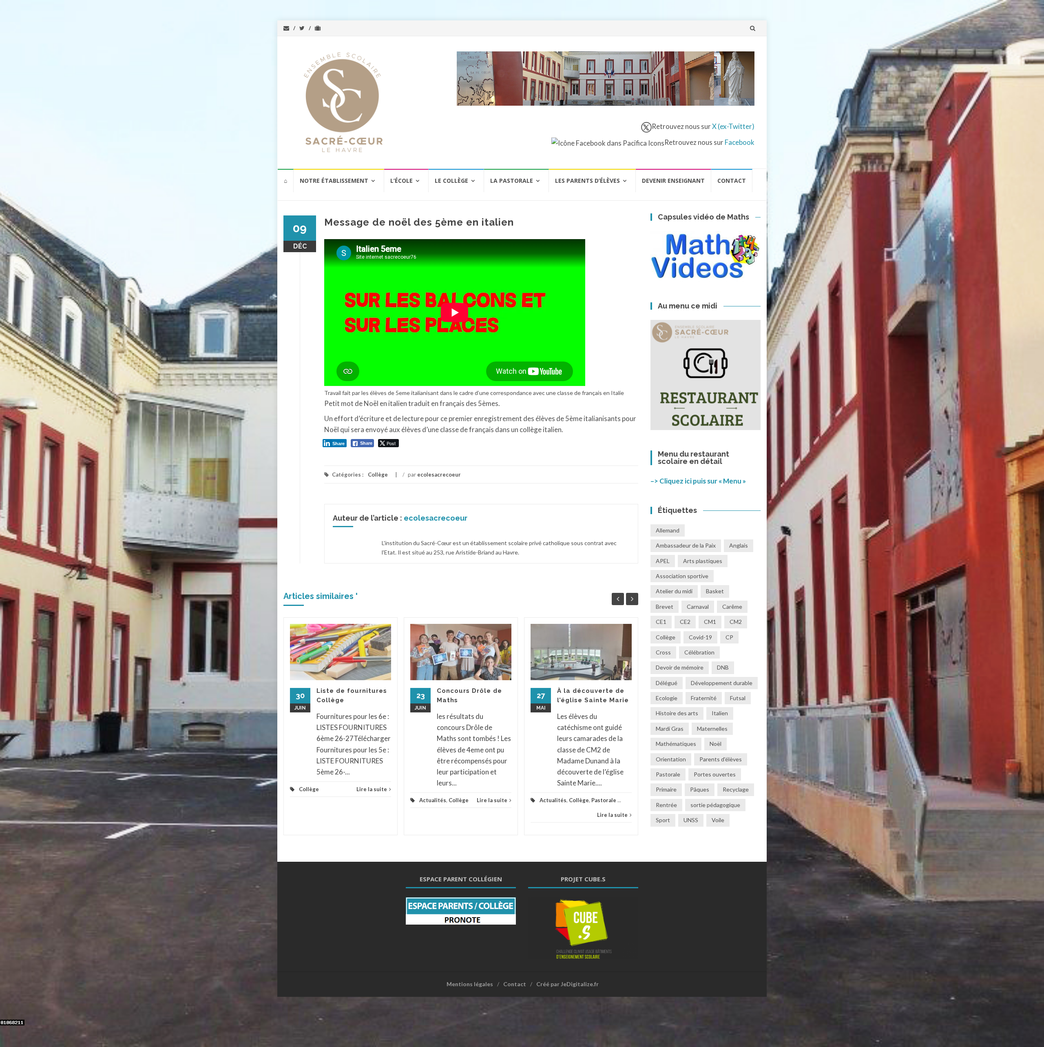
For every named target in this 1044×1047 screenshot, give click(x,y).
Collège (378, 474)
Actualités (432, 800)
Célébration (699, 652)
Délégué (666, 682)
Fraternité (704, 697)
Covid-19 (700, 637)
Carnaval (698, 606)
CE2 (685, 621)
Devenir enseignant (673, 180)
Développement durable (721, 682)
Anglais (738, 545)
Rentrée (666, 804)
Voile (718, 819)
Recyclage (736, 789)
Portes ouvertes (715, 774)
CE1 (661, 621)
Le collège (451, 180)
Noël (715, 743)
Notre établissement (334, 180)
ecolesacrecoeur (439, 474)
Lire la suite (371, 789)
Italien (720, 713)
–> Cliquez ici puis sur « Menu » (698, 481)
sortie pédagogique (715, 804)
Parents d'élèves (720, 759)
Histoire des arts (677, 713)
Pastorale (603, 800)
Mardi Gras (669, 728)
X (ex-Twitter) (733, 126)
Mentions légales (470, 983)
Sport (663, 819)
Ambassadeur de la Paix (686, 545)
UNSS (690, 819)
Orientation (671, 759)
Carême (732, 606)
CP (729, 637)
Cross (663, 652)
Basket (715, 591)
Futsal (737, 697)
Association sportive (682, 575)
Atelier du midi (674, 591)
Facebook (739, 142)
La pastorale (511, 180)
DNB (723, 667)
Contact (731, 180)
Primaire (666, 789)
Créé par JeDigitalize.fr (567, 983)
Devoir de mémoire (679, 667)
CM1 (710, 621)
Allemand (667, 530)
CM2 (736, 621)
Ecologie (666, 697)
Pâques (699, 789)
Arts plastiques (702, 560)
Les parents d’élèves (587, 180)
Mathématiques (676, 743)
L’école (401, 180)
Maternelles (712, 728)
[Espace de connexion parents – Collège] (461, 910)
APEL (663, 560)
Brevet (664, 606)
